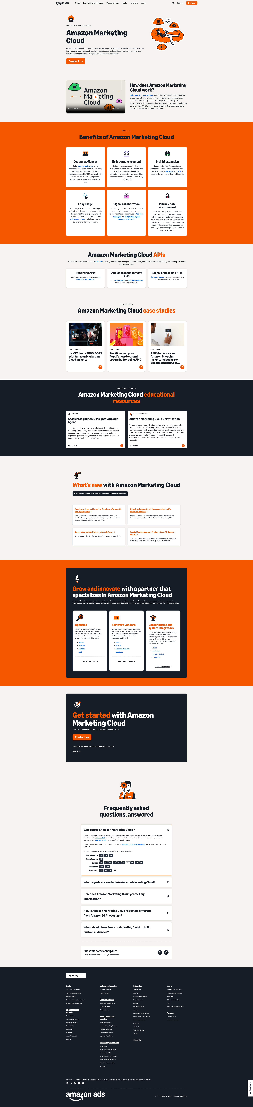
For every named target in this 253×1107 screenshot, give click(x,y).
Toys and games (138, 1030)
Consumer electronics (140, 996)
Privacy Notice (94, 1079)
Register (191, 3)
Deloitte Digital (158, 654)
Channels (137, 1040)
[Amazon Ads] (60, 3)
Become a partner (172, 1020)
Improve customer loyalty (74, 1003)
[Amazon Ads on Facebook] (83, 1083)
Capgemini (156, 657)
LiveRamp (119, 652)
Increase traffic (71, 996)
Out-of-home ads (71, 1036)
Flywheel (82, 645)
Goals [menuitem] (68, 986)
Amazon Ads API (105, 1053)
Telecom (136, 1026)
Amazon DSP (100, 838)
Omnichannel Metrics (106, 1032)
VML (80, 652)
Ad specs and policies (173, 1000)
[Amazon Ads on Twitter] (71, 1083)
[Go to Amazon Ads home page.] (85, 1096)
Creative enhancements (107, 1003)
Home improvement (139, 1020)
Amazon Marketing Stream (108, 1026)
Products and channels (93, 3)
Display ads (69, 1026)
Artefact (82, 649)
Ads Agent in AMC (77, 219)
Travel (135, 1033)
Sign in (180, 3)
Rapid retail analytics (106, 1036)
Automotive (137, 989)
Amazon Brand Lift (106, 1022)
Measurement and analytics (107, 1017)
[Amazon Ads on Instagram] (75, 1083)
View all (68, 1039)
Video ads (69, 1029)
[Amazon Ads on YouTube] (79, 1083)
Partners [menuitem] (170, 1013)
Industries (137, 986)
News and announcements (175, 1006)
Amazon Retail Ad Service (108, 1059)
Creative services (105, 1006)
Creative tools (104, 1010)
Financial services (138, 1006)
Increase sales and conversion (75, 1000)
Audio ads (69, 1032)
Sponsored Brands (72, 1022)
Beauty (135, 993)
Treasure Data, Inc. (122, 649)
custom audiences (85, 166)
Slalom (154, 648)
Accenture (156, 651)
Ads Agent (103, 1066)
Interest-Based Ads (108, 1079)
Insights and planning (108, 986)
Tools (124, 3)
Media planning (104, 993)
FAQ (168, 1003)
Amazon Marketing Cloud (108, 1049)
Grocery (135, 1010)
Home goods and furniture (141, 1016)
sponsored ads (100, 840)
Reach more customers (73, 993)
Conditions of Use (81, 1079)
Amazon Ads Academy (174, 989)
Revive (81, 642)
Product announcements (174, 993)
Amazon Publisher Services (108, 1056)
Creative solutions (107, 999)
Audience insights (105, 989)
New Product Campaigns (107, 1063)
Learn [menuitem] (169, 986)
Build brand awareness (73, 989)
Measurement (112, 3)
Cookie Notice (122, 1079)
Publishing (136, 1023)
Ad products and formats (72, 1010)
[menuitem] (76, 1026)
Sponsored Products (72, 1019)
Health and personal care (141, 1013)
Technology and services (109, 1042)
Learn (143, 3)
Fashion (135, 1003)
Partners (134, 3)
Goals (77, 3)
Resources (170, 996)
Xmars (118, 642)
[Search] (173, 3)
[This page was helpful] (166, 952)
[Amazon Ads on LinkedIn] (67, 1083)
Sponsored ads (71, 1016)
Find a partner (171, 1016)
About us (69, 1079)
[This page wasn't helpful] (160, 952)
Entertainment (138, 1000)
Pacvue (118, 645)
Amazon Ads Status (136, 1079)
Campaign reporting (106, 1029)
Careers (148, 1079)
